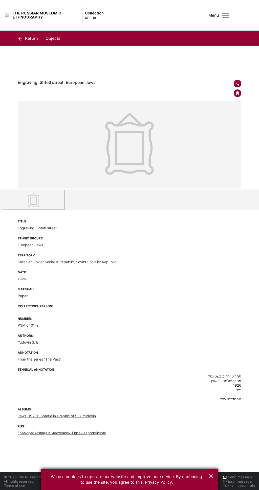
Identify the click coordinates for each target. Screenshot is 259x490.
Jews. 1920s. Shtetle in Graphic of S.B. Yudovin (57, 416)
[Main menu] (225, 15)
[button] (211, 476)
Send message (240, 477)
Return (31, 38)
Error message (240, 481)
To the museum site (239, 485)
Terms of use (14, 485)
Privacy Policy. (159, 482)
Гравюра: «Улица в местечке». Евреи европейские (62, 433)
